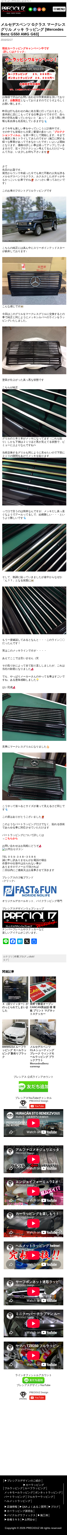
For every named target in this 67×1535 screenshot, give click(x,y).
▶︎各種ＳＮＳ (12, 1519)
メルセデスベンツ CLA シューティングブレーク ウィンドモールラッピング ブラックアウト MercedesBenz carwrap (42, 1056)
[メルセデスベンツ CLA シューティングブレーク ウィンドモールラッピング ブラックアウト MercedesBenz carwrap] (43, 1032)
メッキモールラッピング (18, 1492)
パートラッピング (14, 1496)
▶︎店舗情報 (10, 1506)
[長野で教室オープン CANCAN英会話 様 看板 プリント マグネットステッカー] (43, 989)
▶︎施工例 (43, 1515)
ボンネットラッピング (48, 1492)
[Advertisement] (33, 1435)
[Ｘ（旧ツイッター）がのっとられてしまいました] (15, 989)
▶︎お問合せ (28, 1519)
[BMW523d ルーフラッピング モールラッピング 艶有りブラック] (15, 1032)
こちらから (11, 838)
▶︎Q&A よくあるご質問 (32, 1506)
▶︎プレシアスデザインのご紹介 (22, 1480)
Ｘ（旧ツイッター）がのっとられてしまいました (15, 1007)
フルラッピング (13, 1488)
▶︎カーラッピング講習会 (18, 1510)
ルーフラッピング (35, 1488)
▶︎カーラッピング (33, 1484)
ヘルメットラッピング (17, 1500)
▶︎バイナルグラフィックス (20, 1515)
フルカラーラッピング (40, 1496)
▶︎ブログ (53, 1506)
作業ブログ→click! (24, 956)
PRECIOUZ (33, 1527)
